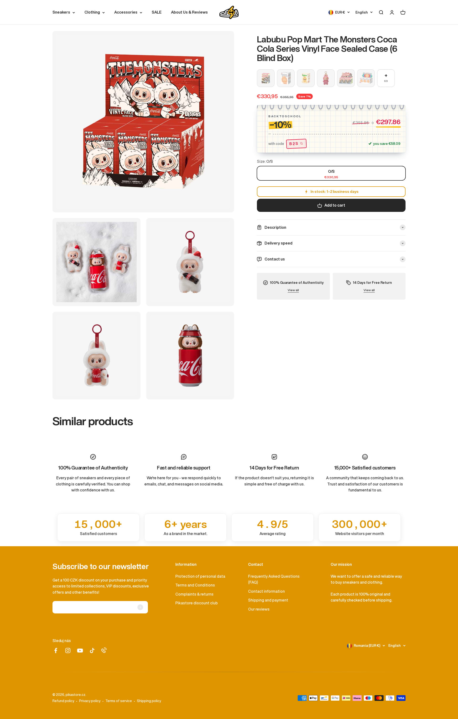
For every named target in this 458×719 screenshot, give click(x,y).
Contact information (266, 591)
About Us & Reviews (189, 12)
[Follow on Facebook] (55, 650)
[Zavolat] (104, 650)
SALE (156, 12)
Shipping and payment (268, 600)
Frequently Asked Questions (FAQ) (274, 579)
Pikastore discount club (196, 603)
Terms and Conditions (195, 585)
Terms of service (118, 701)
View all (293, 290)
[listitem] (98, 527)
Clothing (92, 12)
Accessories (125, 12)
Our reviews (259, 609)
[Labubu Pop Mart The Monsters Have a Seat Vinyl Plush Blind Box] (306, 78)
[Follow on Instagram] (68, 650)
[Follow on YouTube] (80, 650)
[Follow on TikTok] (92, 650)
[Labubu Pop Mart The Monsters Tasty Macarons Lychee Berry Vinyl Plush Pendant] (326, 78)
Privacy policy (89, 701)
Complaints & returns (194, 594)
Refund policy (63, 701)
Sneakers (61, 12)
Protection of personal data (200, 576)
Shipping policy (149, 701)
